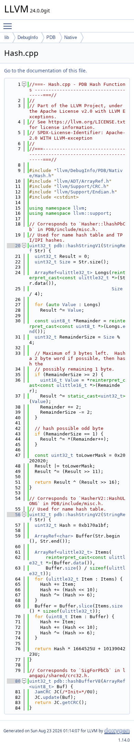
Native (70, 37)
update (51, 697)
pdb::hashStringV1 (77, 245)
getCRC (70, 702)
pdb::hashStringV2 (77, 514)
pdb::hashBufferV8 (77, 681)
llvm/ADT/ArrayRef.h (83, 181)
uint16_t (51, 380)
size (70, 568)
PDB (51, 37)
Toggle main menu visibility (9, 26)
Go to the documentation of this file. (45, 70)
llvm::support (91, 213)
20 (14, 245)
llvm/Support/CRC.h (81, 186)
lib (6, 37)
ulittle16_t (72, 385)
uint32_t (40, 245)
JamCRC (43, 691)
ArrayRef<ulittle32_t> (63, 272)
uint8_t (60, 320)
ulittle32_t (94, 277)
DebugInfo (28, 37)
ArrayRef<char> (54, 536)
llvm (78, 208)
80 (14, 681)
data (78, 562)
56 (14, 514)
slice (85, 606)
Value (69, 304)
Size (64, 261)
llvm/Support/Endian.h (85, 191)
